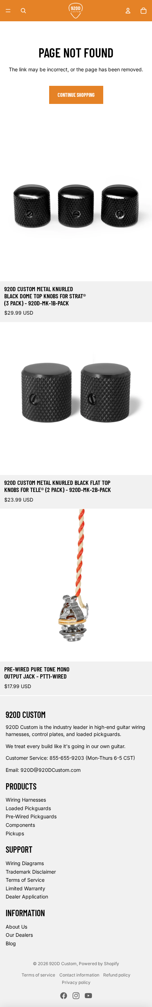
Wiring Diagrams (25, 863)
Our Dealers (19, 935)
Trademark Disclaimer (31, 872)
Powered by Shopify (99, 963)
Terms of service (38, 975)
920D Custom (63, 963)
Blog (11, 943)
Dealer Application (27, 896)
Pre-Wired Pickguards (31, 816)
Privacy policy (76, 982)
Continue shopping (76, 95)
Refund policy (116, 975)
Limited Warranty (25, 888)
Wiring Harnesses (26, 800)
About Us (16, 927)
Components (20, 825)
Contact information (79, 975)
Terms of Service (25, 880)
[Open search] (23, 10)
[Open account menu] (128, 10)
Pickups (15, 833)
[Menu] (8, 10)
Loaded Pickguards (28, 808)
